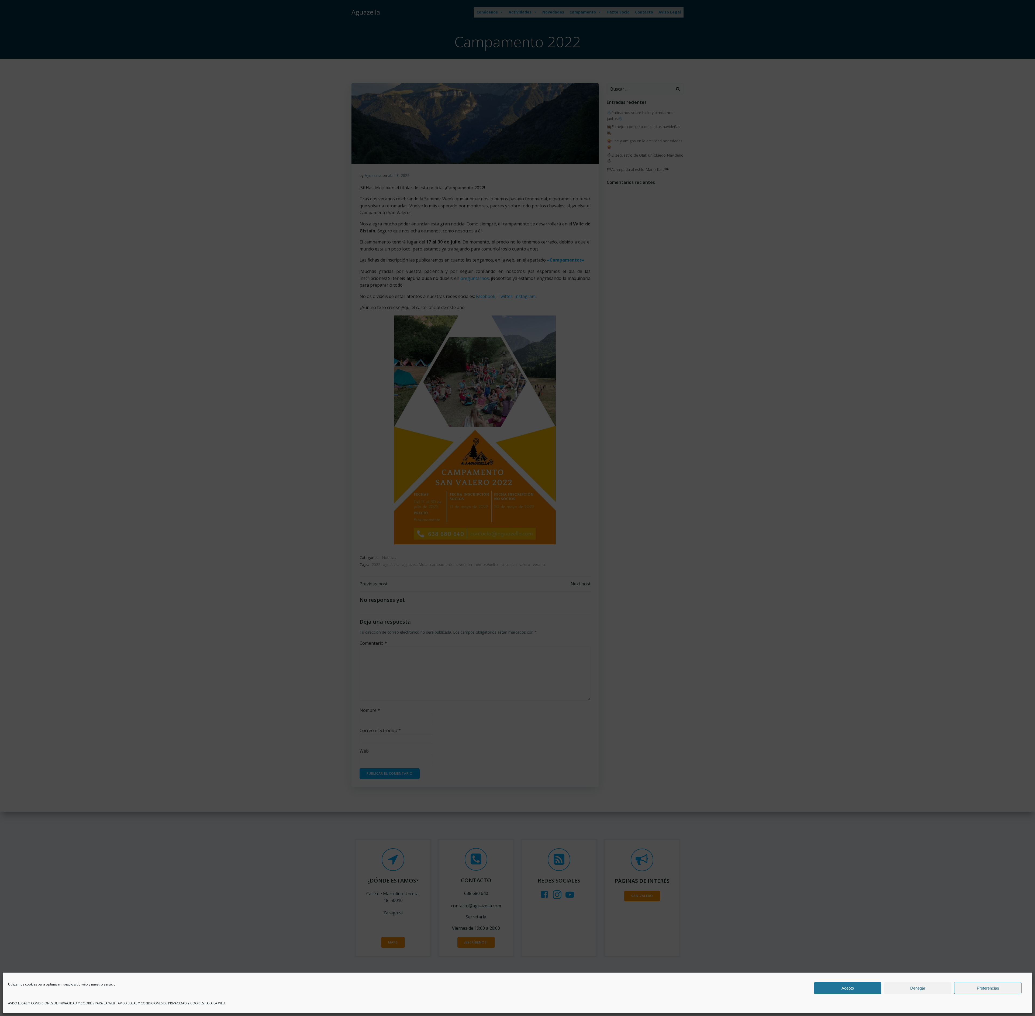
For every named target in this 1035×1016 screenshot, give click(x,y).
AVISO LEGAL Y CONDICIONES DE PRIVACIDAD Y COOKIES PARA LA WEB (61, 1003)
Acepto (847, 988)
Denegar (917, 988)
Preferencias (988, 988)
